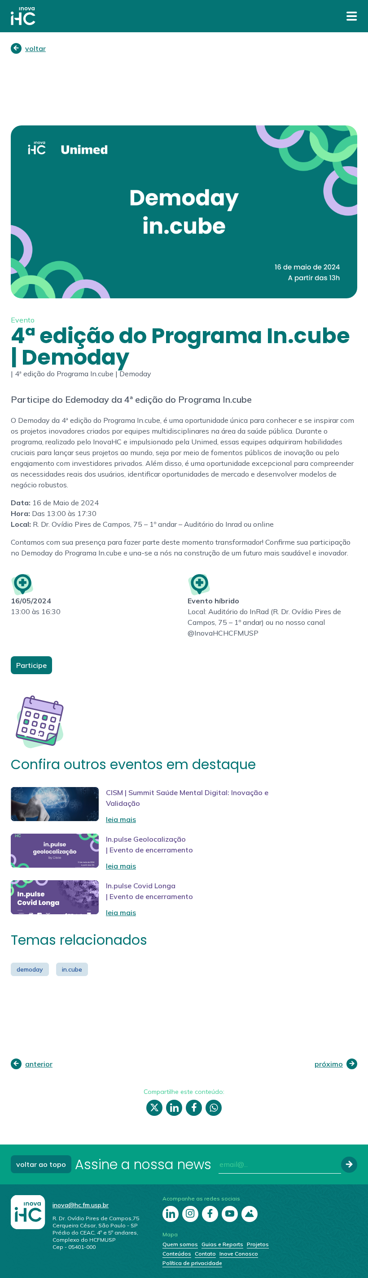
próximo (329, 1063)
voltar (35, 48)
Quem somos (180, 1244)
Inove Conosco (238, 1253)
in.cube (72, 969)
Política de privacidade (192, 1263)
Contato (205, 1253)
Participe (31, 665)
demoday (30, 969)
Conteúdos (176, 1253)
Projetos (258, 1244)
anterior (39, 1063)
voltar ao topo (41, 1164)
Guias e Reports (222, 1244)
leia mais (121, 819)
